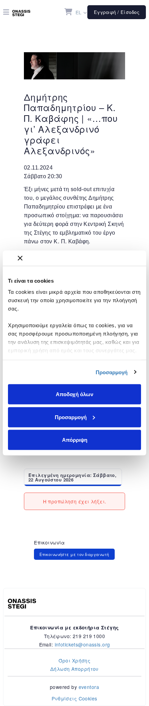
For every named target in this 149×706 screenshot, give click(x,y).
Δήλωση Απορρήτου (74, 668)
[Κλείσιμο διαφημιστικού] (20, 258)
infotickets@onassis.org (82, 644)
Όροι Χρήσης (75, 660)
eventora (89, 686)
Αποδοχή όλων (74, 394)
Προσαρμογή (112, 372)
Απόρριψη (74, 440)
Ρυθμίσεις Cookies (74, 698)
